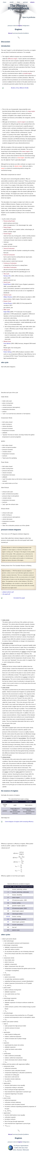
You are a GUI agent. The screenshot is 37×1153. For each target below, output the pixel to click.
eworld (11, 2)
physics (32, 2)
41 (8, 919)
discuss (10, 33)
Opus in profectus (28, 17)
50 (8, 922)
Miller (7, 311)
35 (8, 908)
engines (20, 25)
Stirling (7, 352)
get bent (25, 2)
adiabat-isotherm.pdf (8, 592)
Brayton (8, 303)
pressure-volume (12, 25)
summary (15, 33)
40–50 (8, 916)
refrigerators (26, 25)
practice (21, 33)
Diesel (7, 284)
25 (8, 900)
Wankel (7, 343)
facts (18, 2)
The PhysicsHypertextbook (18, 7)
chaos (4, 2)
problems (26, 33)
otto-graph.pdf (6, 594)
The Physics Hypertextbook (21, 1145)
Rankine (8, 297)
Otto (7, 276)
